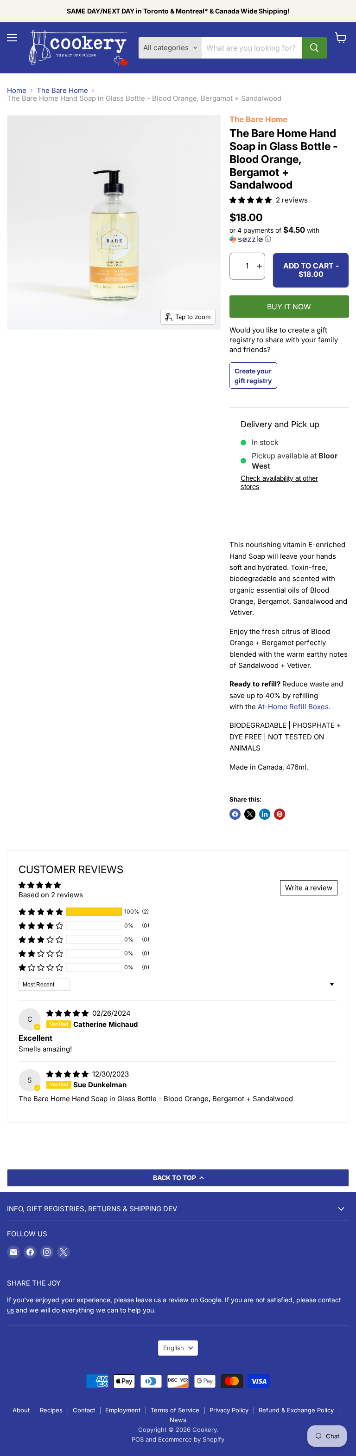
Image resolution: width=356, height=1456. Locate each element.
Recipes (51, 1410)
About (21, 1410)
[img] (68, 1013)
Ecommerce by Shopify (191, 1439)
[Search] (314, 48)
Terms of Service (175, 1410)
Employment (122, 1410)
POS (138, 1439)
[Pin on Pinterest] (279, 814)
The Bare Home (62, 90)
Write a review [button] (308, 887)
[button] (251, 200)
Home (16, 90)
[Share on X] (249, 814)
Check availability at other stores (279, 482)
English (173, 1348)
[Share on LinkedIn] (264, 814)
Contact (84, 1410)
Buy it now (289, 306)
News (178, 1419)
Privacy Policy (229, 1410)
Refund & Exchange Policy (296, 1410)
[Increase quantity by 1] (259, 266)
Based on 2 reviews (51, 894)
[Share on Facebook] (235, 814)
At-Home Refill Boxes (293, 706)
